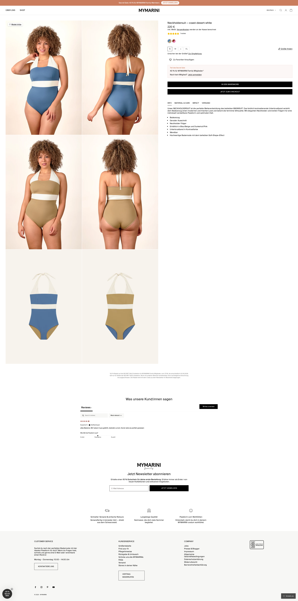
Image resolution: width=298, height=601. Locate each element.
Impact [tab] (196, 103)
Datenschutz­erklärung (193, 559)
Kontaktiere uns (46, 566)
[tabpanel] (149, 428)
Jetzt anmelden (195, 75)
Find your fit (124, 548)
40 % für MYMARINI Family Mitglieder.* (187, 71)
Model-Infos (16, 24)
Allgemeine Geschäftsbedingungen (194, 555)
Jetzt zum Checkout (230, 91)
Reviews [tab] (86, 407)
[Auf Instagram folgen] (41, 587)
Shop (22, 10)
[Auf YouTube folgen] (53, 587)
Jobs (186, 546)
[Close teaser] (12, 589)
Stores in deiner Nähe (128, 565)
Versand (122, 562)
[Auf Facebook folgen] (35, 587)
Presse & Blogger (192, 548)
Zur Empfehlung (195, 54)
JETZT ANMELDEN (169, 488)
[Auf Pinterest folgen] (47, 587)
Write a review (208, 406)
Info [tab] (170, 103)
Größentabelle (125, 546)
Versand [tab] (206, 103)
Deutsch (270, 10)
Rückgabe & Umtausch (128, 554)
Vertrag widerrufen (128, 576)
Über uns (10, 10)
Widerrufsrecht (190, 562)
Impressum (189, 551)
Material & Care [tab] (182, 103)
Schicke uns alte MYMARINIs (131, 557)
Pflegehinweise (125, 551)
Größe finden (286, 49)
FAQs (121, 560)
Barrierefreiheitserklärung (195, 565)
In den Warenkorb (230, 84)
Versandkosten (183, 29)
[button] (7, 594)
